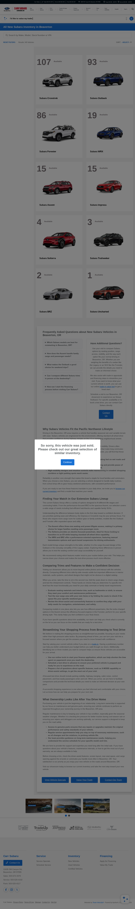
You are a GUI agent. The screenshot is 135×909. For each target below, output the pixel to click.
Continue (67, 462)
